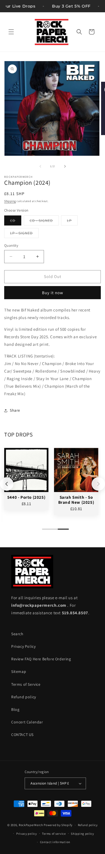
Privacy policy (26, 834)
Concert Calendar (27, 722)
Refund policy (23, 696)
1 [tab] (45, 531)
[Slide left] (40, 166)
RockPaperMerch (31, 825)
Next (98, 484)
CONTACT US (22, 734)
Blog (15, 709)
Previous (6, 484)
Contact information (55, 842)
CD (15, 222)
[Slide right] (65, 166)
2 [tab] (52, 531)
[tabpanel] (26, 479)
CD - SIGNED (44, 222)
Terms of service (54, 834)
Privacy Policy (23, 646)
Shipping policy (82, 834)
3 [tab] (60, 531)
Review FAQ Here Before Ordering (41, 658)
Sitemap (18, 671)
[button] (11, 32)
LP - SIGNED (24, 234)
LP (72, 222)
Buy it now (52, 292)
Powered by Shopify (58, 825)
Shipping (10, 201)
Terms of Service (26, 684)
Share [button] (15, 410)
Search (17, 633)
